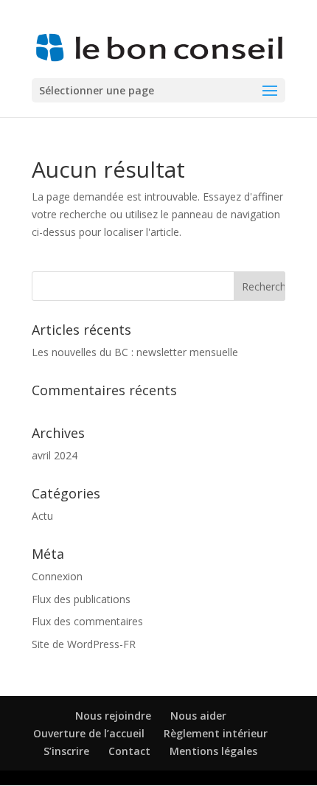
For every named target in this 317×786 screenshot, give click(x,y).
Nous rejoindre (113, 716)
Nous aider (198, 716)
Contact (129, 751)
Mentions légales (213, 751)
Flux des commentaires (87, 621)
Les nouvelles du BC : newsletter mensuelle (135, 352)
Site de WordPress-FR (84, 644)
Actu (42, 516)
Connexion (57, 576)
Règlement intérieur (216, 733)
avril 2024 (54, 455)
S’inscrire (66, 751)
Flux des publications (81, 599)
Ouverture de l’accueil (88, 733)
